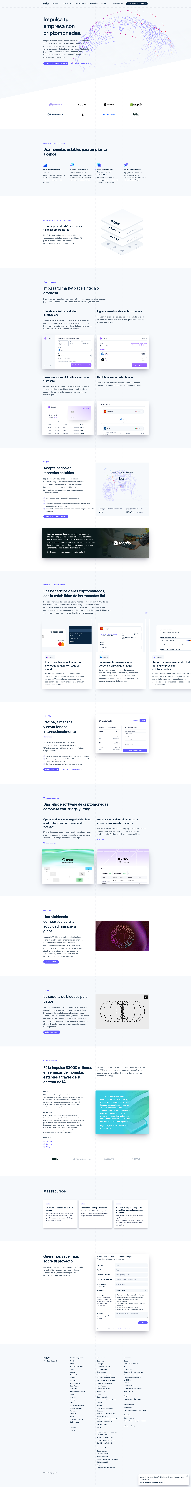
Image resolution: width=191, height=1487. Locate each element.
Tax (71, 1425)
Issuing (72, 1400)
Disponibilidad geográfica (70, 769)
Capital (72, 1372)
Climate (73, 1378)
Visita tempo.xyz (51, 1032)
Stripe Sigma (74, 1422)
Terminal (73, 1428)
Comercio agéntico (103, 1366)
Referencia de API (103, 1454)
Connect (49, 1144)
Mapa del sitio (129, 1385)
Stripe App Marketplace (105, 1437)
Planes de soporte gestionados (135, 1421)
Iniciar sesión (118, 4)
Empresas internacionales (106, 1380)
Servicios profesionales (105, 1422)
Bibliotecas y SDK (103, 1462)
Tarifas (103, 3)
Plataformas (101, 1391)
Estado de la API (102, 1456)
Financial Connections (77, 1391)
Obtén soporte (129, 1418)
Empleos (127, 1402)
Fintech (99, 1403)
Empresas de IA (102, 1397)
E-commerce (101, 1372)
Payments (49, 1141)
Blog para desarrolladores (106, 1468)
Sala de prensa (129, 1405)
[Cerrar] (187, 1476)
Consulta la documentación (55, 63)
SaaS (99, 1394)
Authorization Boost (77, 1366)
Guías (126, 1361)
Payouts (73, 1414)
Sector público (102, 1424)
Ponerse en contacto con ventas (135, 1410)
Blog (125, 1366)
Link (71, 1403)
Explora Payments (158, 687)
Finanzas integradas (104, 1375)
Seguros (100, 1411)
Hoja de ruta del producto (132, 1399)
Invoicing (73, 1397)
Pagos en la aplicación (104, 1383)
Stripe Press (128, 1407)
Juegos (99, 1405)
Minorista (100, 1427)
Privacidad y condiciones (132, 1375)
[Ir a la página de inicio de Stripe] (46, 1358)
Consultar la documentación (55, 687)
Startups (100, 1364)
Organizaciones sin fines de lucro (108, 1419)
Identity (73, 1394)
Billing (72, 1369)
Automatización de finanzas (106, 1378)
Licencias (127, 1383)
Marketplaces (102, 1386)
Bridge (48, 1147)
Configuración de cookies (133, 1388)
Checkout (73, 1375)
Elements (73, 1389)
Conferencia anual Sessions (133, 1372)
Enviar (142, 1323)
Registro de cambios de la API (107, 1459)
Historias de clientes (131, 1364)
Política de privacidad (124, 1328)
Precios (72, 1361)
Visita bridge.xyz (49, 843)
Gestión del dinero (103, 1389)
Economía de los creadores (106, 1400)
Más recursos (128, 1391)
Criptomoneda (75, 1383)
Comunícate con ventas (136, 4)
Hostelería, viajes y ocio (105, 1408)
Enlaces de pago (76, 1408)
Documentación (102, 1451)
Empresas (100, 1361)
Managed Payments (77, 1405)
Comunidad (128, 1369)
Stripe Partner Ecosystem (106, 1440)
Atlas (72, 1364)
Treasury (73, 1430)
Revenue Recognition (77, 1419)
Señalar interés (50, 769)
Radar (72, 1416)
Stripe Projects (102, 1465)
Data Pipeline (74, 1386)
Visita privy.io (102, 839)
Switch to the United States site (151, 1482)
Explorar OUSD (50, 962)
